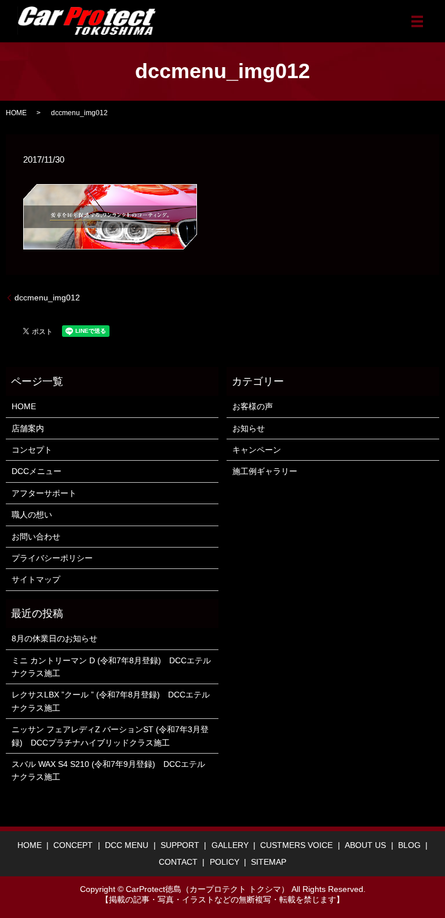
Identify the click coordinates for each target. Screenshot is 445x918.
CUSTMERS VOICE (296, 845)
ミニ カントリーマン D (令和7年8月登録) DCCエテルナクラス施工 (111, 667)
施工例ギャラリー (264, 471)
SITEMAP (268, 861)
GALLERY (230, 845)
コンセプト (32, 449)
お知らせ (248, 428)
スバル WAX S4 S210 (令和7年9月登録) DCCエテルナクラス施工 (108, 770)
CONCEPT (73, 845)
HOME (16, 113)
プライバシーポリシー (52, 558)
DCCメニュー (36, 471)
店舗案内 (28, 428)
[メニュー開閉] (417, 21)
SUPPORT (180, 845)
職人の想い (32, 514)
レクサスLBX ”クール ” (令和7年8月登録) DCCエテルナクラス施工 (111, 701)
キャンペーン (256, 449)
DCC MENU (126, 845)
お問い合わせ (36, 536)
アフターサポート (44, 493)
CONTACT (178, 861)
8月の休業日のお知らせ (54, 638)
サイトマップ (36, 579)
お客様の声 (252, 406)
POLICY (224, 861)
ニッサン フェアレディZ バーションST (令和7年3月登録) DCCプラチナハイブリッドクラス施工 (110, 736)
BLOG (409, 845)
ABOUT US (365, 845)
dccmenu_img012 (47, 297)
